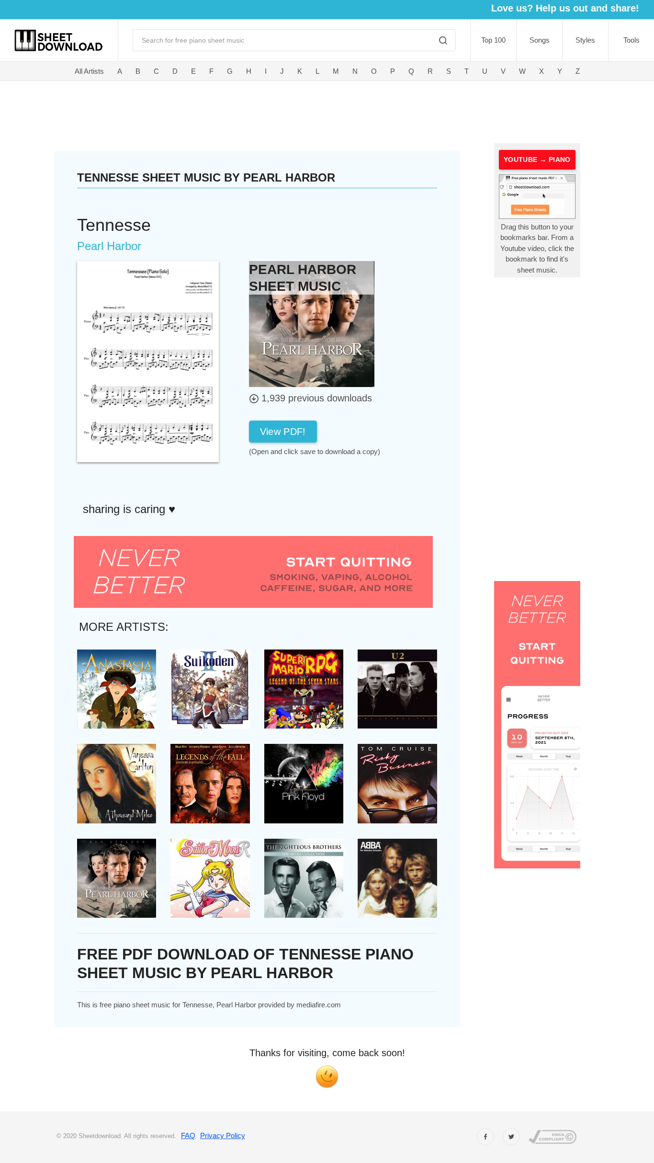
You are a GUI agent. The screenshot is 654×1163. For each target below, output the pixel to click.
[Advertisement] (272, 110)
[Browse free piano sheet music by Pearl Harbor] (311, 323)
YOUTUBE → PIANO (537, 159)
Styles (585, 40)
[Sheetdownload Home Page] (58, 40)
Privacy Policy (222, 1135)
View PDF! (283, 431)
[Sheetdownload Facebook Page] (485, 1136)
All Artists (89, 71)
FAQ (188, 1135)
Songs (540, 40)
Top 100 (493, 40)
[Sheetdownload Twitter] (511, 1136)
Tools (631, 40)
